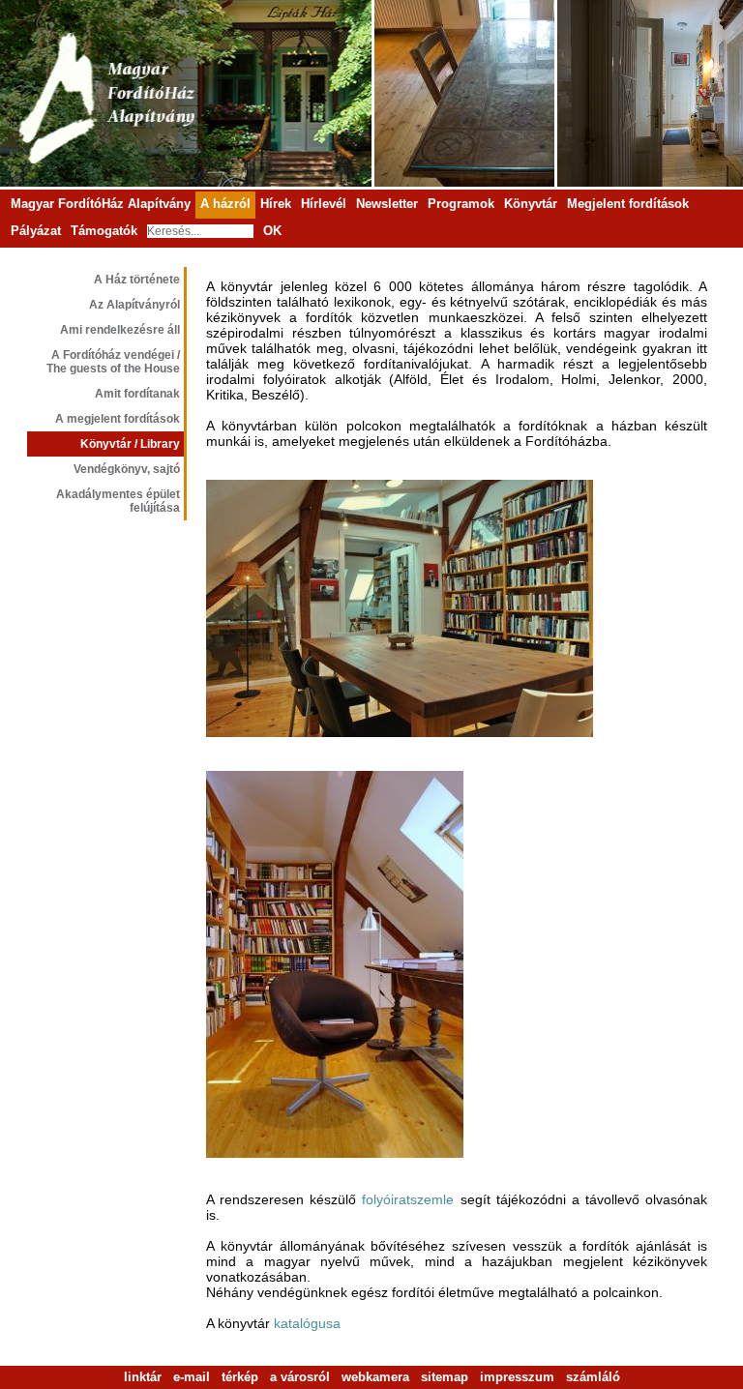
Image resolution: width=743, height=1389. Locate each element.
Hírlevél (323, 203)
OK (272, 230)
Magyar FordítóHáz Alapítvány (101, 203)
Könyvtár (530, 203)
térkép (240, 1377)
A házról (225, 203)
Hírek (275, 203)
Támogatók (104, 230)
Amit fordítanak (137, 393)
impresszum (517, 1377)
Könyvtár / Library (130, 444)
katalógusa (307, 1323)
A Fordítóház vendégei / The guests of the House (113, 361)
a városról (300, 1377)
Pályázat (36, 230)
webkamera (375, 1377)
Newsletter (387, 203)
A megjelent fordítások (117, 419)
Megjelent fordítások (628, 203)
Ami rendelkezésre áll (120, 330)
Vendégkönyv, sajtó (127, 469)
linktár (143, 1377)
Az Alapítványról (134, 304)
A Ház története (137, 279)
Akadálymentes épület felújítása (118, 501)
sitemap (444, 1377)
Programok (461, 203)
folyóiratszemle (408, 1199)
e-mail (191, 1377)
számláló (593, 1377)
